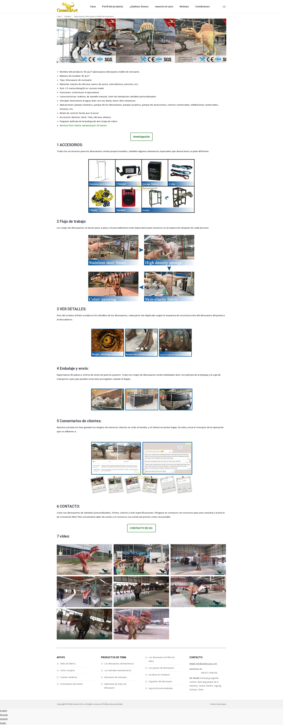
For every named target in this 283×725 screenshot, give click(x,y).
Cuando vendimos (68, 677)
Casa (59, 16)
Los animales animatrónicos (117, 670)
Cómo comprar (67, 670)
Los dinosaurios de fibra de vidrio (162, 659)
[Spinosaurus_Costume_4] (145, 41)
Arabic (3, 722)
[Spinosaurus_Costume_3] (86, 41)
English (3, 710)
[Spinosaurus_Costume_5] (204, 41)
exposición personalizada (161, 688)
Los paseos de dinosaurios (161, 667)
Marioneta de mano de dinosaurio (115, 686)
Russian (4, 714)
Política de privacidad (112, 704)
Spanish (4, 718)
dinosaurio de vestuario (115, 677)
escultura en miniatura (159, 674)
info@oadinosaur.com (203, 663)
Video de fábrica (67, 663)
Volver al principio (218, 704)
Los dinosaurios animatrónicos (119, 663)
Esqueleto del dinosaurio (160, 681)
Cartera (67, 16)
